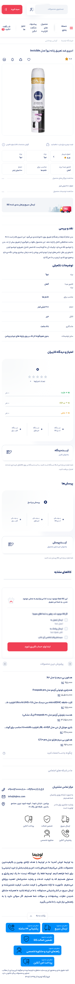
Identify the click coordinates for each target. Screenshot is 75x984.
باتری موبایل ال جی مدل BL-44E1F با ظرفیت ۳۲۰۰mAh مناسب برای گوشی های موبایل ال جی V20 (38, 727)
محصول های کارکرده (44, 28)
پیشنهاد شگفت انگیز (33, 28)
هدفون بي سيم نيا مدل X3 (59, 678)
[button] (70, 664)
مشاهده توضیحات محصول (63, 191)
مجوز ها (23, 28)
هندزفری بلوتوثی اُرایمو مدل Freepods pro (52, 690)
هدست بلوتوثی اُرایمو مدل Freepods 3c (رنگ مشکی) (47, 715)
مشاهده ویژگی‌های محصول (62, 178)
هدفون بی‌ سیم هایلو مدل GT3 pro (55, 740)
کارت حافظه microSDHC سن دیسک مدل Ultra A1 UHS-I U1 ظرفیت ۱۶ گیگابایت (39, 703)
